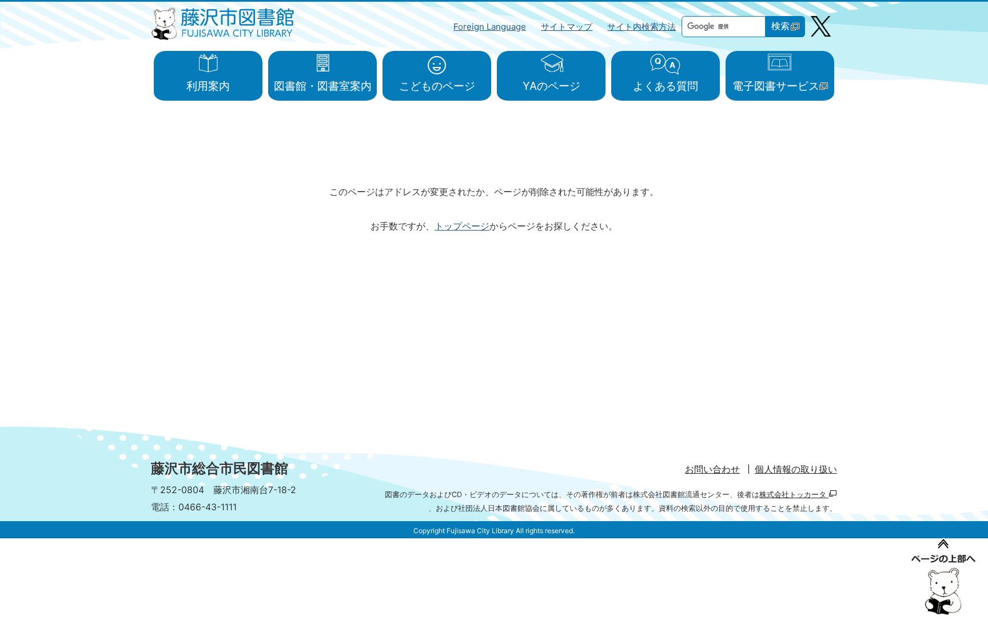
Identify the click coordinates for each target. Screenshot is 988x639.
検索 (780, 26)
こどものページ (437, 86)
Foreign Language (489, 26)
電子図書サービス (775, 86)
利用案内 (208, 86)
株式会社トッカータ (793, 494)
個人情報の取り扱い (796, 469)
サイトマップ (566, 26)
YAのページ (551, 86)
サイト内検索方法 (641, 26)
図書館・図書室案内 (323, 86)
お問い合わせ (712, 469)
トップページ (462, 226)
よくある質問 (665, 86)
